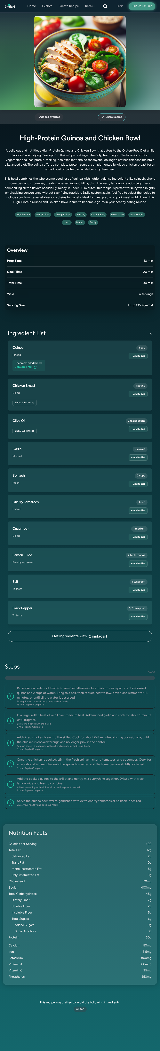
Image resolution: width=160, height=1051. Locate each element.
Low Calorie (117, 215)
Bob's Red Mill (23, 367)
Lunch (67, 222)
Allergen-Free (63, 215)
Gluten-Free (42, 215)
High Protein (23, 215)
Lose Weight (137, 215)
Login (120, 6)
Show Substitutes (24, 403)
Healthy (81, 215)
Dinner (79, 222)
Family (93, 222)
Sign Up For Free (142, 6)
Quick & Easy (98, 215)
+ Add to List (138, 356)
